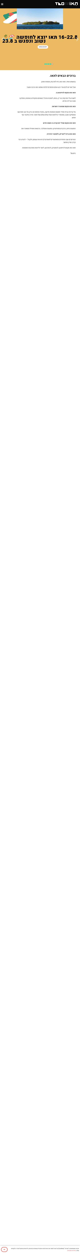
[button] (1, 4)
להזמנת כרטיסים (58, 48)
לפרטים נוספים (43, 47)
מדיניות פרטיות (71, 1251)
